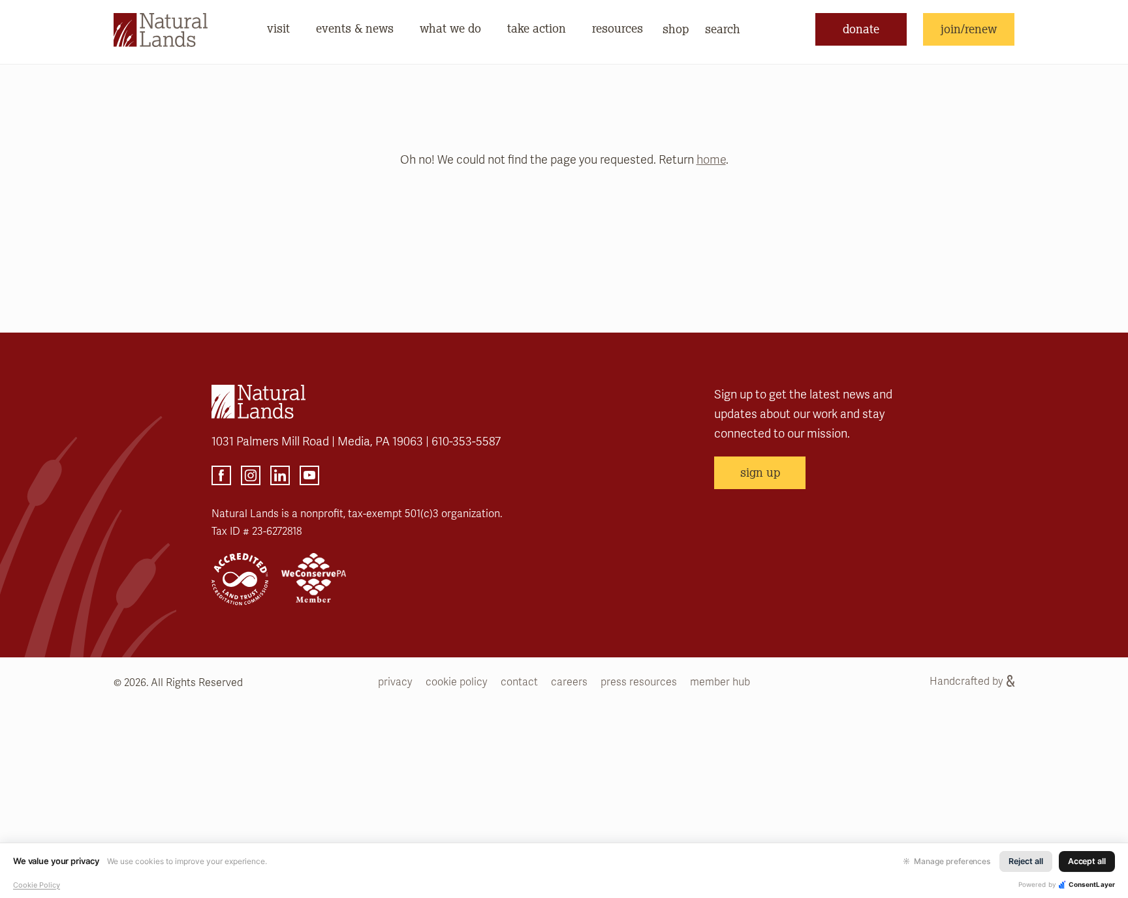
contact (519, 682)
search (722, 29)
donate (861, 29)
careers (569, 682)
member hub (720, 682)
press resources (639, 682)
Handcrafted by (966, 681)
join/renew (969, 29)
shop (676, 29)
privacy (395, 682)
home (711, 160)
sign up (760, 472)
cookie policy (457, 682)
